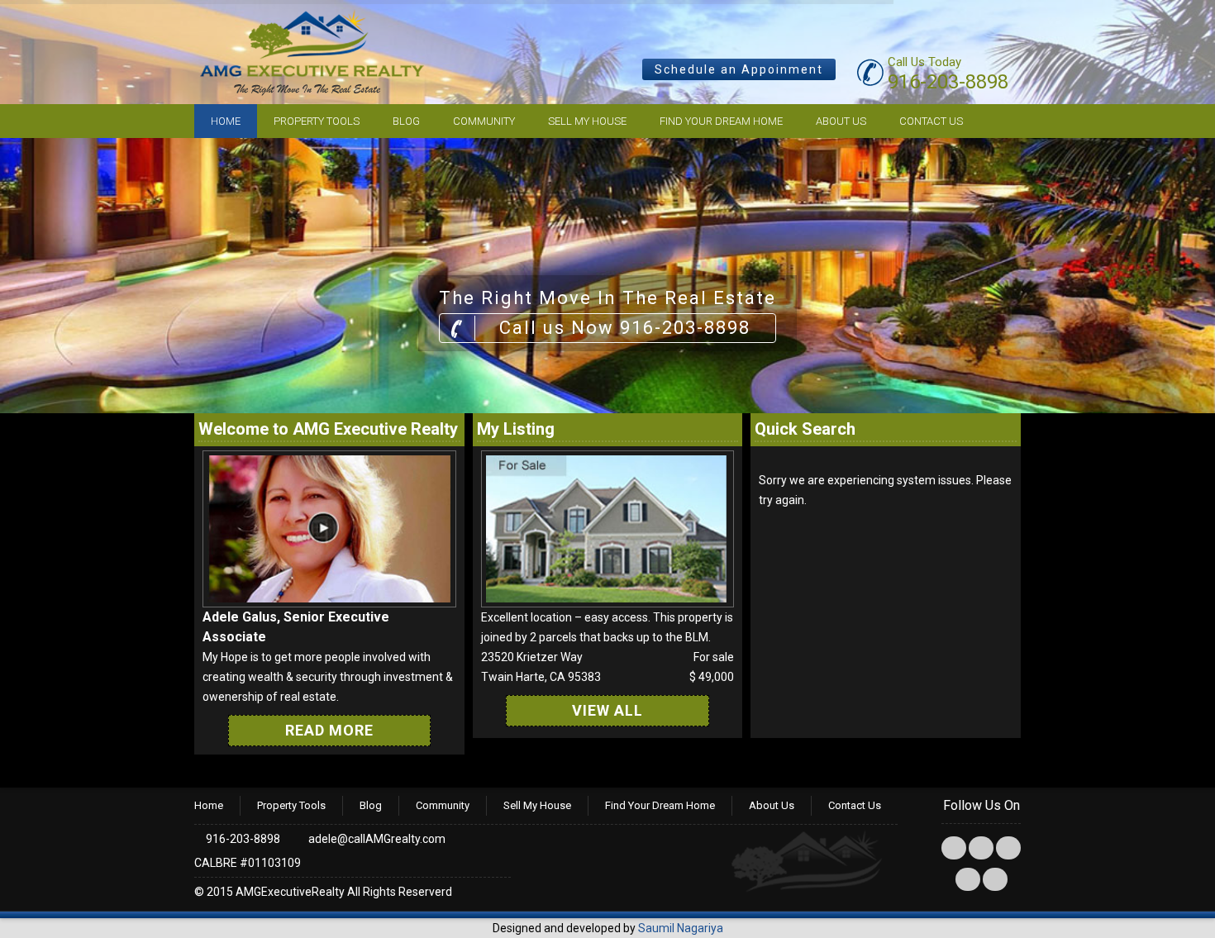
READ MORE (329, 730)
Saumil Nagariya (680, 928)
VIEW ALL (607, 710)
